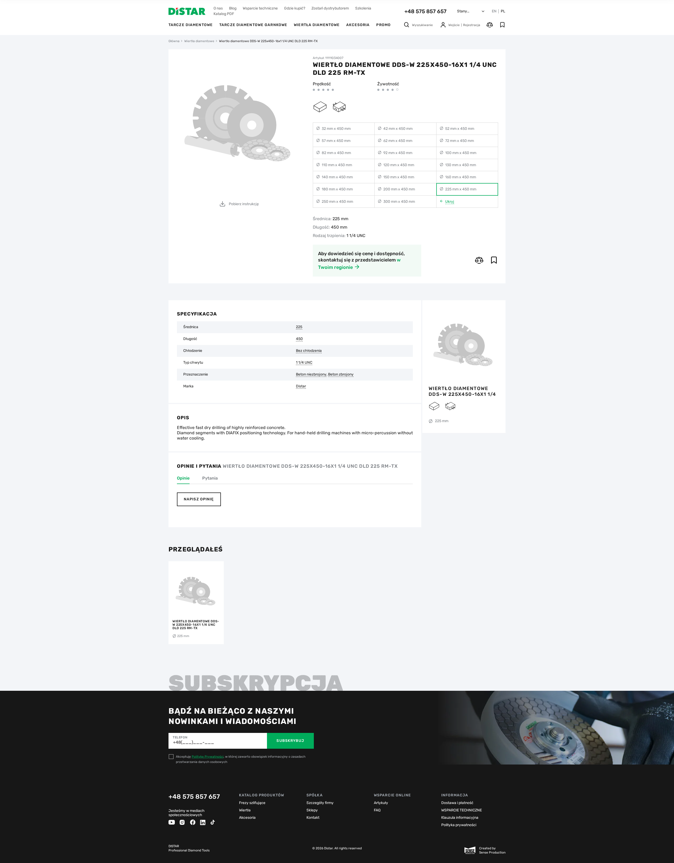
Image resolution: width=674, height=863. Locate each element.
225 (299, 327)
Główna (174, 41)
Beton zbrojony (341, 374)
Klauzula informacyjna (459, 817)
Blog (232, 8)
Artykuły (381, 803)
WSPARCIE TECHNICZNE (461, 810)
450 (299, 339)
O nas (218, 8)
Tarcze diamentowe (190, 25)
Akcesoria (358, 25)
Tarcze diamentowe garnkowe (253, 25)
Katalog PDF (224, 14)
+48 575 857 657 (425, 11)
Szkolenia (363, 8)
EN (494, 11)
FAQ (377, 810)
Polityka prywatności (458, 825)
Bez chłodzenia (309, 351)
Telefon (180, 737)
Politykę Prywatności (208, 756)
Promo (383, 25)
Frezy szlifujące (252, 803)
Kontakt (312, 817)
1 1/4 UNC (304, 363)
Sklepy (312, 810)
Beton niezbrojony (311, 374)
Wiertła (245, 810)
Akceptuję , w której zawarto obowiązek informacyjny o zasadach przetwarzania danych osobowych (240, 759)
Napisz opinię (199, 499)
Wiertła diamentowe (317, 25)
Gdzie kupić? (294, 8)
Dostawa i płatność (457, 803)
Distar (301, 386)
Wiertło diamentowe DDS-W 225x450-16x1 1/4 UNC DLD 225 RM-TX (462, 391)
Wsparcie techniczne (260, 8)
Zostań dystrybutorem (330, 8)
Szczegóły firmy (320, 803)
